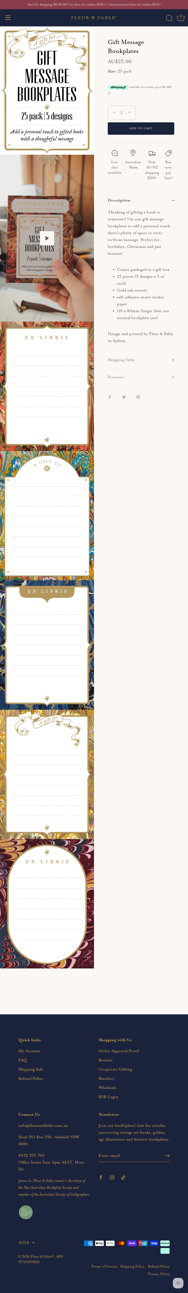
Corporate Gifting (115, 1069)
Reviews (106, 1060)
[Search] (169, 18)
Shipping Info (31, 1069)
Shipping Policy (132, 1266)
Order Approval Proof (119, 1051)
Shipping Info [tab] (121, 360)
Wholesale (107, 1087)
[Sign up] (167, 1155)
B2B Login (108, 1097)
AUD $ (23, 1243)
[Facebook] (101, 1177)
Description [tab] (119, 200)
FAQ (22, 1060)
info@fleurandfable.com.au (43, 1125)
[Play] (47, 238)
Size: (112, 71)
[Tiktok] (123, 1177)
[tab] (141, 280)
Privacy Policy (159, 1274)
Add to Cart (141, 128)
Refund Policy (30, 1078)
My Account (29, 1051)
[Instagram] (112, 1177)
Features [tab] (116, 377)
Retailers (106, 1078)
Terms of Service (104, 1266)
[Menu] (8, 18)
